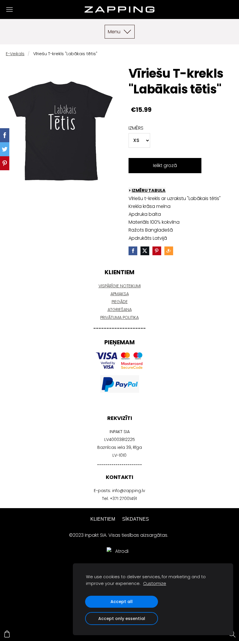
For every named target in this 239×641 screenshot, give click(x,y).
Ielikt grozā (165, 165)
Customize (154, 583)
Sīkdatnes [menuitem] (135, 519)
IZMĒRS (136, 128)
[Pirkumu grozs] (7, 634)
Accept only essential (121, 618)
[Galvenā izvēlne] (9, 9)
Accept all (121, 601)
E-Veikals (15, 54)
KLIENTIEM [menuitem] (102, 519)
